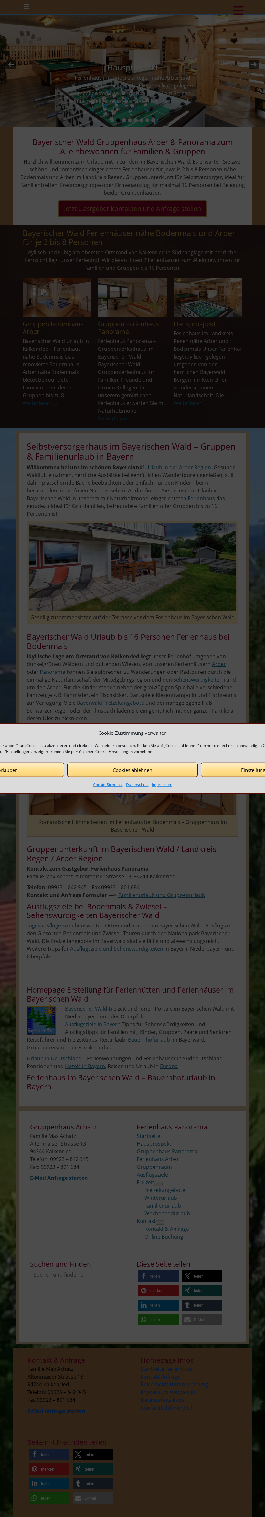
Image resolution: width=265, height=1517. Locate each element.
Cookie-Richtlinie (108, 784)
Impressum (162, 784)
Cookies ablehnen (132, 769)
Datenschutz (137, 784)
